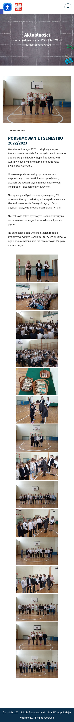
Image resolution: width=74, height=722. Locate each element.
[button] (1, 11)
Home (13, 40)
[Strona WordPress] (14, 7)
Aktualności (29, 40)
